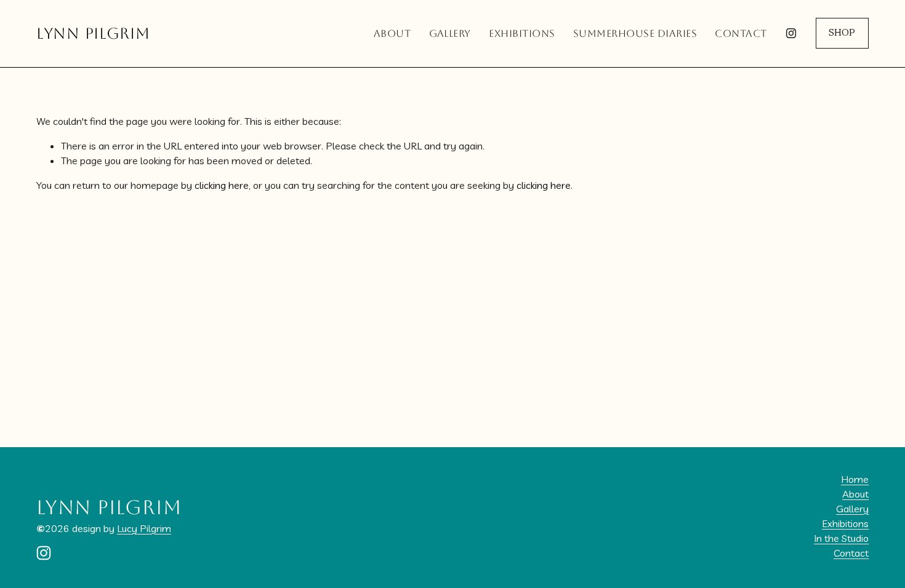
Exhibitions (522, 33)
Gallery (450, 33)
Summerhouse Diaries (635, 33)
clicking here (222, 185)
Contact (740, 33)
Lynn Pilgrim (93, 33)
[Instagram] (791, 33)
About (392, 33)
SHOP (842, 33)
